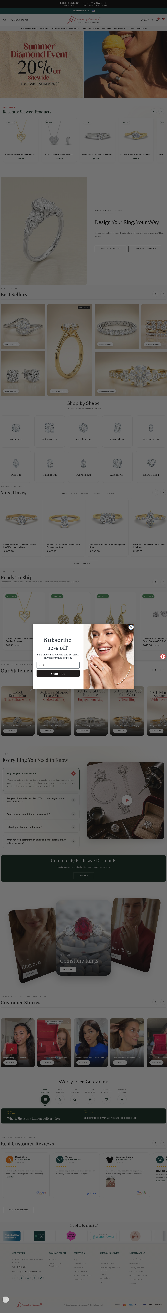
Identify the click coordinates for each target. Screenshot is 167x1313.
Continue (58, 673)
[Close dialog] (131, 627)
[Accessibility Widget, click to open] (163, 657)
